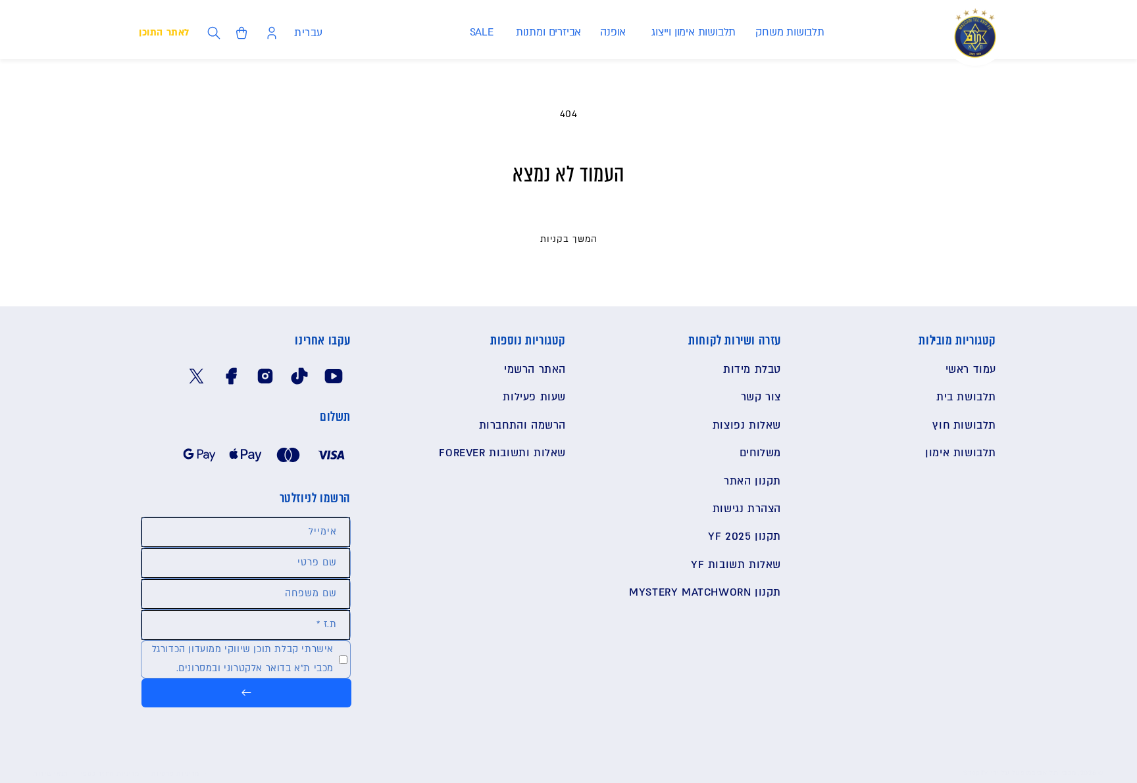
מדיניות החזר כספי (110, 773)
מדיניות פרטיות (175, 773)
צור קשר (761, 397)
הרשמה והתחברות (522, 425)
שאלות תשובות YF (736, 565)
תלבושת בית (966, 397)
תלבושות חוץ (964, 425)
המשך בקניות (568, 239)
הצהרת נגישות (747, 509)
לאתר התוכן (164, 32)
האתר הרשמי (535, 369)
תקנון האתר (752, 481)
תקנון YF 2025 (744, 536)
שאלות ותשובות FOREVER (502, 453)
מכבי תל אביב (1054, 773)
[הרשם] (246, 692)
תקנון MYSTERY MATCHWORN (705, 592)
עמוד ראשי (971, 369)
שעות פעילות (534, 397)
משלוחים (760, 453)
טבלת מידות (752, 369)
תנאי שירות (50, 773)
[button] (789, 32)
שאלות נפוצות (747, 425)
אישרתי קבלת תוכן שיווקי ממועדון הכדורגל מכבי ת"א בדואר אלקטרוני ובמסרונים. (243, 659)
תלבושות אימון (960, 453)
